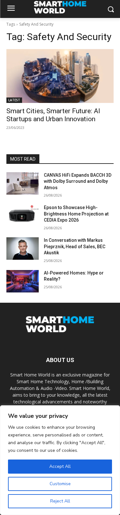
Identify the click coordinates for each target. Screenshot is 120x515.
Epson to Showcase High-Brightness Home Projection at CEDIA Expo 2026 (76, 214)
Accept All (60, 466)
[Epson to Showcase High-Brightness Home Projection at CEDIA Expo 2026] (22, 216)
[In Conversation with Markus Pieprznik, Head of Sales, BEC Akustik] (22, 248)
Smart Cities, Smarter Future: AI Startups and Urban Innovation (53, 115)
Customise (60, 484)
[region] (60, 460)
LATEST (14, 100)
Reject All (60, 501)
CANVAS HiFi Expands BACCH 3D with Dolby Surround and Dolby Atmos (77, 181)
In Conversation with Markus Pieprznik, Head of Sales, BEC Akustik (74, 246)
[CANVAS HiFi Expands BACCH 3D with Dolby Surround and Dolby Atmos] (22, 183)
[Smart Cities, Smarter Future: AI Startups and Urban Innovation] (60, 76)
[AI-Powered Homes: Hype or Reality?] (22, 281)
